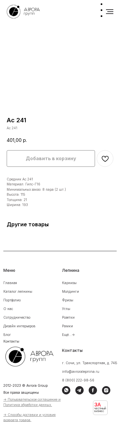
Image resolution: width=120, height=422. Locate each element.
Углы (66, 309)
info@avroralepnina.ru (80, 371)
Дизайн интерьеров (19, 326)
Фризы (67, 300)
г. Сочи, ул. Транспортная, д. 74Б (89, 363)
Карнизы (69, 283)
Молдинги (70, 291)
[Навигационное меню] (109, 11)
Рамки (67, 326)
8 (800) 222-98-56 (78, 380)
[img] (33, 355)
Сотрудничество (16, 317)
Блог (7, 335)
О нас (8, 309)
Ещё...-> (68, 335)
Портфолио (12, 300)
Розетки (68, 317)
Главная (10, 283)
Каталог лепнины (17, 291)
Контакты (11, 341)
